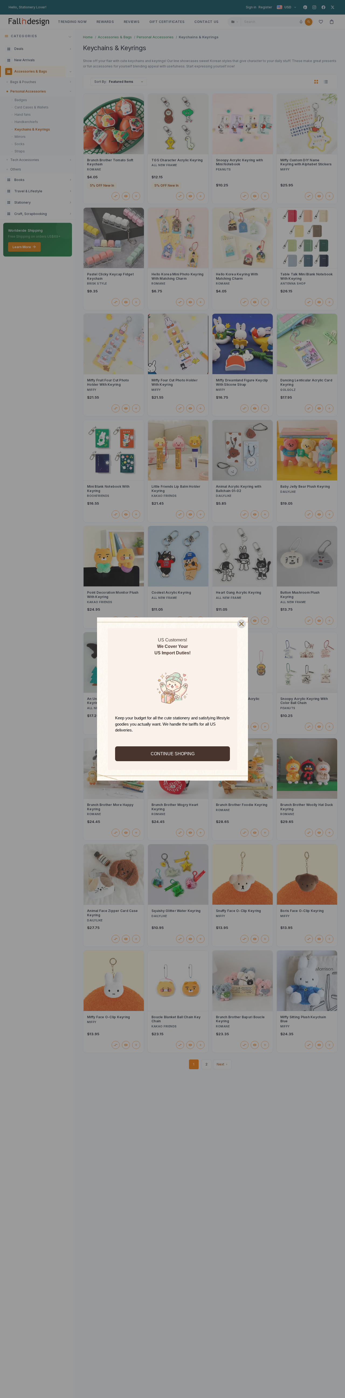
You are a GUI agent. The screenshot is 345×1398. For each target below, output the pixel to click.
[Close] (241, 623)
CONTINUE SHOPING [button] (173, 753)
